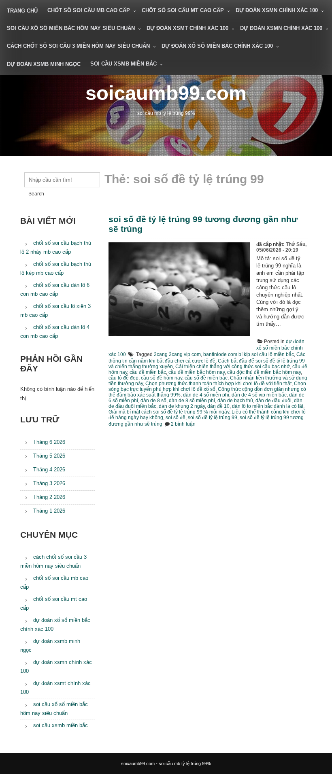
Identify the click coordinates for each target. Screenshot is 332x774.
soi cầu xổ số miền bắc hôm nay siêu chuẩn (71, 28)
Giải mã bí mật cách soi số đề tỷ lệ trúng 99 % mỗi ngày (169, 412)
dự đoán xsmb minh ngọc (44, 64)
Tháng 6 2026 (49, 442)
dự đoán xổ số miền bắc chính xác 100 (217, 46)
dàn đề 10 (218, 406)
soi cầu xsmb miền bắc (123, 64)
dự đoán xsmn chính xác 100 (277, 10)
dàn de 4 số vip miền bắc (259, 395)
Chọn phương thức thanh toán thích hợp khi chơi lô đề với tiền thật (218, 383)
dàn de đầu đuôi (273, 400)
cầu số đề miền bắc (206, 378)
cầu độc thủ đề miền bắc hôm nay (264, 372)
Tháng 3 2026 (49, 483)
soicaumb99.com (166, 93)
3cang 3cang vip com (177, 354)
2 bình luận (183, 424)
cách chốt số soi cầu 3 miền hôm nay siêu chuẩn (78, 46)
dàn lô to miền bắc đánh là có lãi (267, 406)
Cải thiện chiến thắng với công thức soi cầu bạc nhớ (232, 366)
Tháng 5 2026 (49, 456)
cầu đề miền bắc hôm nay (196, 372)
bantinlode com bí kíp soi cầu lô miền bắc (248, 354)
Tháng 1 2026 (49, 511)
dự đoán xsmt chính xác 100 (187, 28)
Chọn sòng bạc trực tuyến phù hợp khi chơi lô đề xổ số (207, 386)
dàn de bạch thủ (235, 400)
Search (36, 194)
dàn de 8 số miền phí (192, 400)
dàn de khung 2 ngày (182, 406)
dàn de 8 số (153, 400)
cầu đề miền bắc (148, 372)
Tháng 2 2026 (49, 497)
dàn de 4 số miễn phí (206, 395)
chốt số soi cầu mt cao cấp (183, 10)
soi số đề (175, 417)
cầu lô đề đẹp (123, 378)
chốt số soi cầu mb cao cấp (88, 10)
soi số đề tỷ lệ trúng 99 (212, 417)
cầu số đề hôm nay (161, 378)
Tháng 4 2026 (49, 470)
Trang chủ (22, 11)
